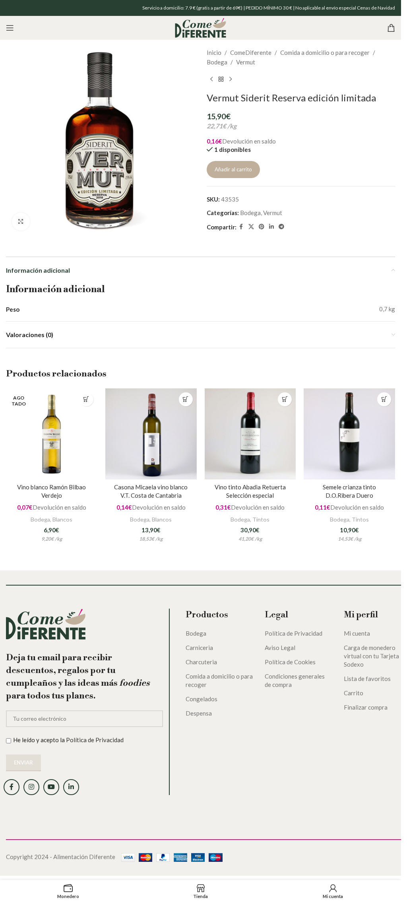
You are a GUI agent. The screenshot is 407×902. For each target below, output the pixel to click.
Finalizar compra (366, 707)
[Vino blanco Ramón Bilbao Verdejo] (51, 434)
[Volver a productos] (221, 79)
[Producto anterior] (211, 79)
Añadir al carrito (233, 169)
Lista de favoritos (367, 678)
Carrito (353, 692)
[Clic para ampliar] (21, 222)
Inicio (214, 52)
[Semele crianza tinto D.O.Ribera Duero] (349, 434)
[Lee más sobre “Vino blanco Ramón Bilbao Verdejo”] (86, 399)
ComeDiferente (250, 52)
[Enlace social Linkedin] (271, 226)
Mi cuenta (357, 633)
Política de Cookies (290, 661)
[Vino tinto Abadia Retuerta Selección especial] (250, 434)
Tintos (260, 519)
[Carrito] (391, 28)
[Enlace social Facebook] (241, 226)
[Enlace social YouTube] (51, 787)
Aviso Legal (280, 647)
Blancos (62, 519)
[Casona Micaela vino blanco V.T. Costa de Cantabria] (151, 434)
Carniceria (199, 647)
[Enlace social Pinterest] (261, 226)
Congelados (201, 698)
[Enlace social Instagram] (31, 787)
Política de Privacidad (95, 739)
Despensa (199, 713)
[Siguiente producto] (230, 79)
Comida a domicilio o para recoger (325, 52)
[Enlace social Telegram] (281, 226)
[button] (186, 399)
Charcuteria (201, 661)
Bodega (217, 62)
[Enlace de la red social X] (251, 226)
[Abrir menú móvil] (10, 28)
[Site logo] (200, 27)
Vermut (245, 62)
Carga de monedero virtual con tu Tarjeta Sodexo (371, 656)
